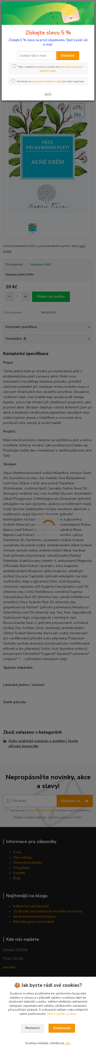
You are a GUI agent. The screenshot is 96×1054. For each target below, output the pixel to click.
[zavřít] (85, 9)
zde (67, 1043)
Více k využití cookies (62, 1014)
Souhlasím (62, 1028)
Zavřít (48, 94)
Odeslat (68, 55)
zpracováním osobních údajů (47, 81)
